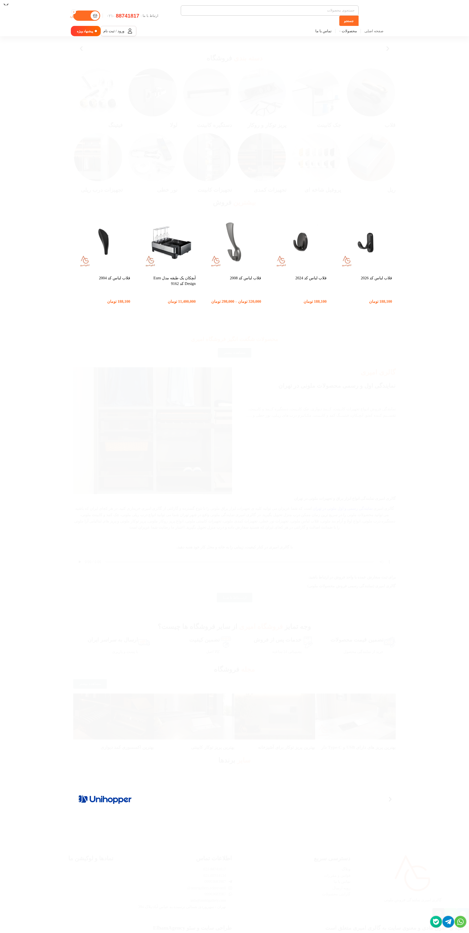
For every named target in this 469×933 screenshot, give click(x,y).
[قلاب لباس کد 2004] (103, 242)
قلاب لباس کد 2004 (114, 278)
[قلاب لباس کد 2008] (234, 242)
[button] (388, 48)
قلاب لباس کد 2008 (245, 278)
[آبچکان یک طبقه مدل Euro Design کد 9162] (169, 242)
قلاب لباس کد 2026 (376, 278)
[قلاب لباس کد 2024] (300, 242)
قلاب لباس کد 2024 (311, 278)
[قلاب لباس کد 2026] (365, 242)
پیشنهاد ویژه (85, 31)
